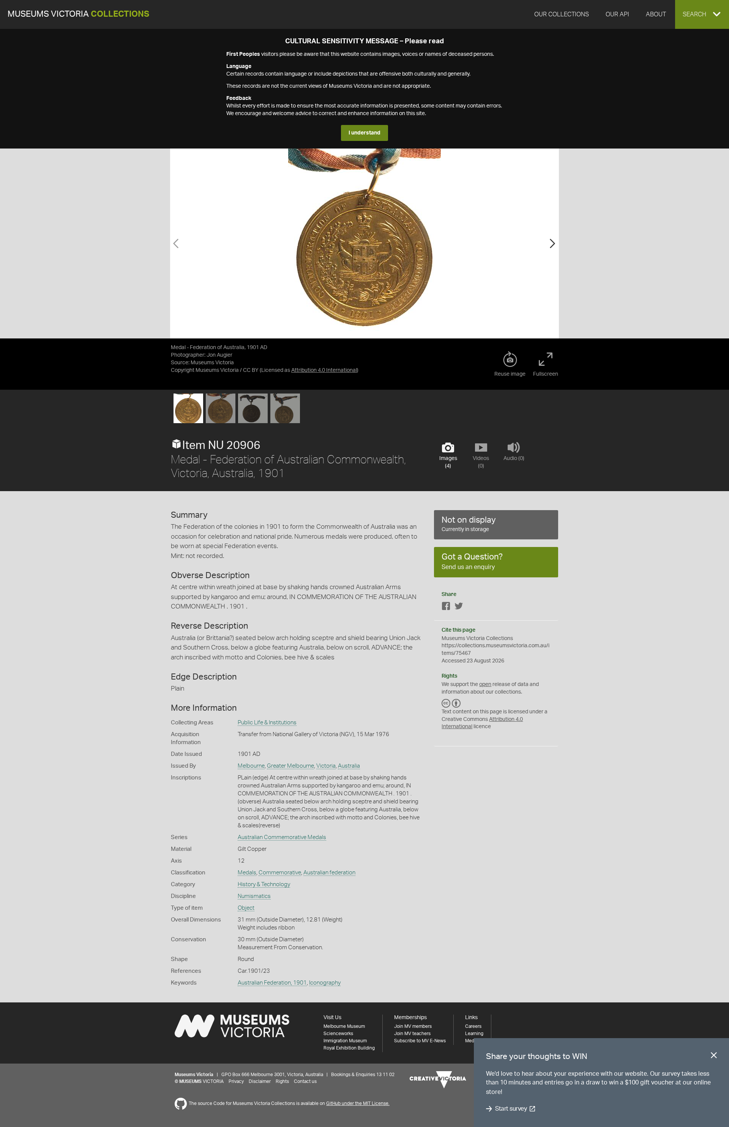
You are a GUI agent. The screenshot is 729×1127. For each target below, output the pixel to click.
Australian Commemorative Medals (282, 837)
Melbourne (251, 766)
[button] (702, 14)
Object (246, 908)
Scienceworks (338, 1033)
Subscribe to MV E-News (420, 1040)
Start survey (511, 1109)
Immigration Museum (345, 1040)
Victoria (326, 766)
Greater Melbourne (290, 766)
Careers (473, 1026)
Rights (282, 1081)
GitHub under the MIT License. (358, 1103)
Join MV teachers (412, 1033)
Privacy (236, 1081)
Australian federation (329, 873)
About (656, 14)
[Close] (714, 1056)
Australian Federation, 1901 (272, 983)
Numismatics (254, 896)
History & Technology (264, 884)
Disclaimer (260, 1081)
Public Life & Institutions (267, 723)
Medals (247, 873)
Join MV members (413, 1026)
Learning (474, 1033)
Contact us (305, 1081)
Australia (349, 766)
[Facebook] (446, 607)
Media (471, 1040)
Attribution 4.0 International (324, 370)
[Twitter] (458, 607)
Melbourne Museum (344, 1026)
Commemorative (280, 873)
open (485, 684)
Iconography (325, 983)
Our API (617, 14)
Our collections (561, 14)
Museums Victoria (78, 14)
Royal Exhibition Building (349, 1048)
